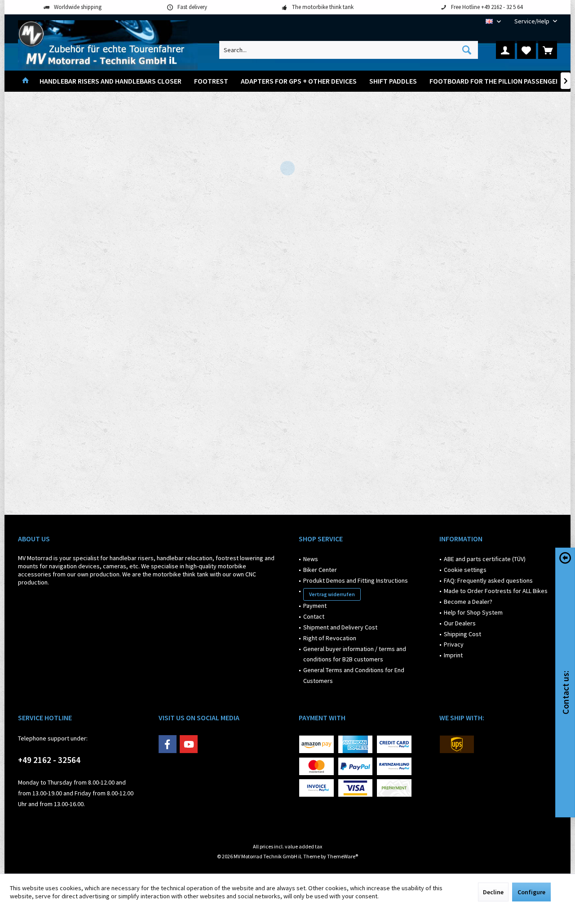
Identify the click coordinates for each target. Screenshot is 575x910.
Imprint (453, 655)
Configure (531, 892)
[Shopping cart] (547, 50)
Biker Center (320, 570)
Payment (315, 606)
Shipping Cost (462, 634)
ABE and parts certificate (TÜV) (485, 559)
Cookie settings (465, 570)
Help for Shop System (473, 612)
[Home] (25, 81)
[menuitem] (532, 21)
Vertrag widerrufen (332, 594)
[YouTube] (189, 744)
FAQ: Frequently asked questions (488, 580)
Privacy (454, 644)
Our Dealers (460, 623)
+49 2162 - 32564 (49, 759)
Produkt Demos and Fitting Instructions (355, 580)
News (310, 559)
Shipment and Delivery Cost (340, 627)
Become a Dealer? (468, 602)
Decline (493, 892)
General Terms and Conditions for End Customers (353, 675)
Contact (313, 616)
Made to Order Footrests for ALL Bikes (496, 591)
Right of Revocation (329, 638)
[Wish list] (526, 50)
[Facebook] (168, 744)
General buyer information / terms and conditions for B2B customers (354, 654)
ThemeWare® (342, 856)
